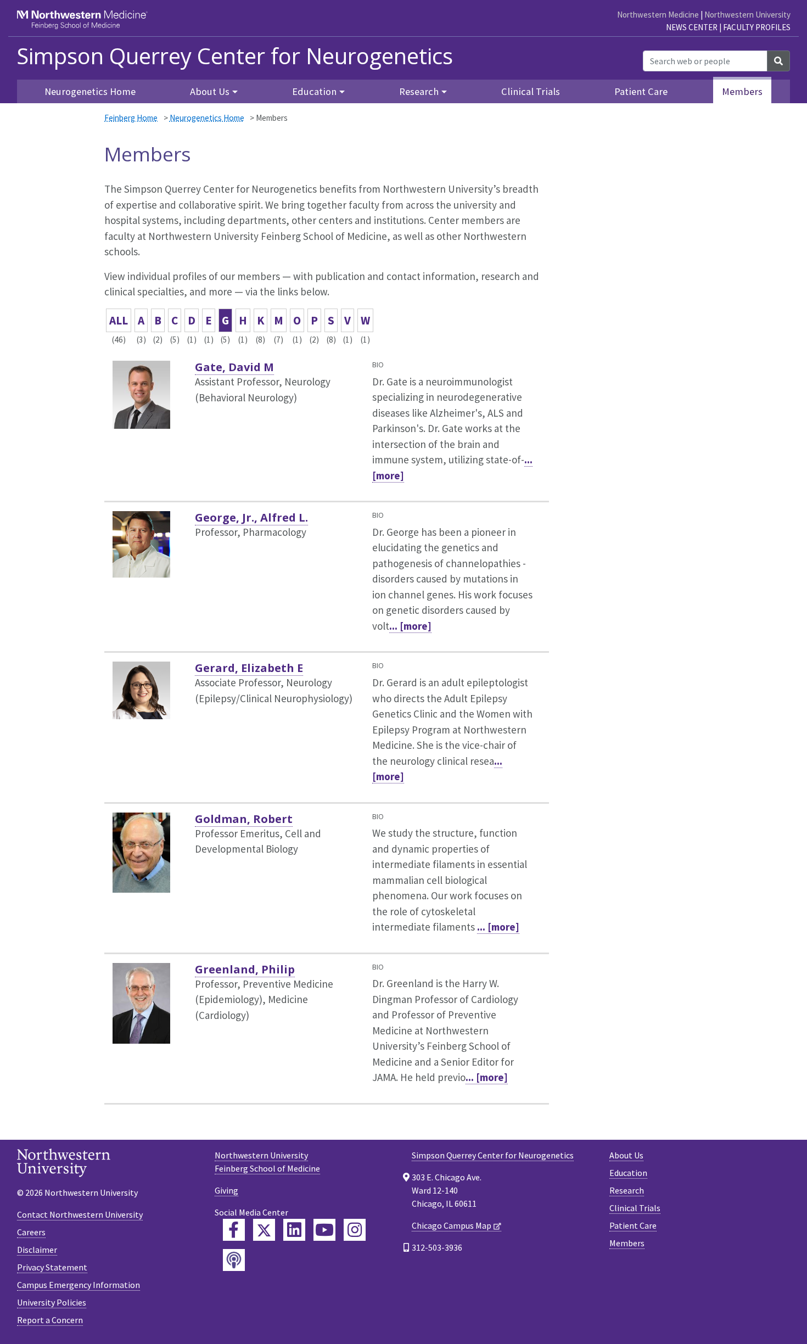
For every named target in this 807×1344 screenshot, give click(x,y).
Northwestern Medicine (658, 14)
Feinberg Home (131, 118)
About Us (626, 1155)
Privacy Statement (52, 1267)
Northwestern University (747, 14)
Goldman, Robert (244, 818)
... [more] (410, 625)
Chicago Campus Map (451, 1225)
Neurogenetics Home (90, 91)
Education (628, 1172)
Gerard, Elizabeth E (249, 667)
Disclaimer (37, 1249)
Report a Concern (50, 1319)
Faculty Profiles (757, 27)
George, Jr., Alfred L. (251, 517)
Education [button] (314, 91)
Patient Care (641, 91)
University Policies (51, 1302)
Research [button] (419, 91)
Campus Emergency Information (78, 1284)
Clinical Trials (530, 91)
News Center (692, 27)
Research (626, 1190)
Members (742, 91)
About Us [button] (209, 91)
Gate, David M (234, 367)
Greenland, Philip (245, 969)
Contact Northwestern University (80, 1214)
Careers (31, 1232)
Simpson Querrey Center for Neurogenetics (234, 56)
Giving (226, 1190)
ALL (118, 320)
